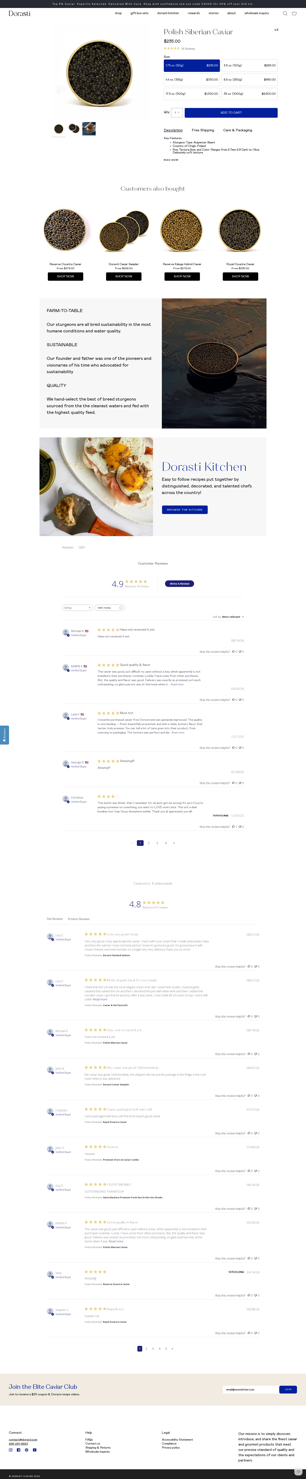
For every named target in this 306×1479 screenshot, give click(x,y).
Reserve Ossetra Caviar (116, 1284)
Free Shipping (203, 130)
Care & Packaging (237, 130)
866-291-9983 (18, 1444)
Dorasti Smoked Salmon (116, 955)
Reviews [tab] (67, 547)
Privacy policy (171, 1447)
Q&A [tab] (81, 547)
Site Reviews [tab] (55, 919)
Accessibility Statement (177, 1439)
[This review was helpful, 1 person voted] (233, 827)
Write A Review (179, 583)
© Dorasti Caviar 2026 (24, 1476)
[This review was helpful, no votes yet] (233, 652)
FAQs (89, 1439)
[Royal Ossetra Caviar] (240, 230)
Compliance (169, 1443)
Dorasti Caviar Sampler (116, 1084)
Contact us (92, 1443)
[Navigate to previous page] (131, 843)
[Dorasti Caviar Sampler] (124, 230)
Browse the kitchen (185, 510)
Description (173, 130)
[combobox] (77, 608)
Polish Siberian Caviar (115, 1042)
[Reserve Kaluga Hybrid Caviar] (182, 230)
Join (288, 1389)
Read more (171, 160)
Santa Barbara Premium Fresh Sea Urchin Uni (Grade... (133, 1197)
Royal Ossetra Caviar (115, 1122)
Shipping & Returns (98, 1447)
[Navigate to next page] (174, 843)
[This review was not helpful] (255, 966)
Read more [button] (100, 999)
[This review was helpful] (249, 966)
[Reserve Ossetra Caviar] (65, 230)
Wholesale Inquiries (97, 1451)
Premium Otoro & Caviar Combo (121, 1159)
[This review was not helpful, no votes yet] (240, 652)
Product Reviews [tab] (79, 919)
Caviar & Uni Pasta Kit (115, 1005)
